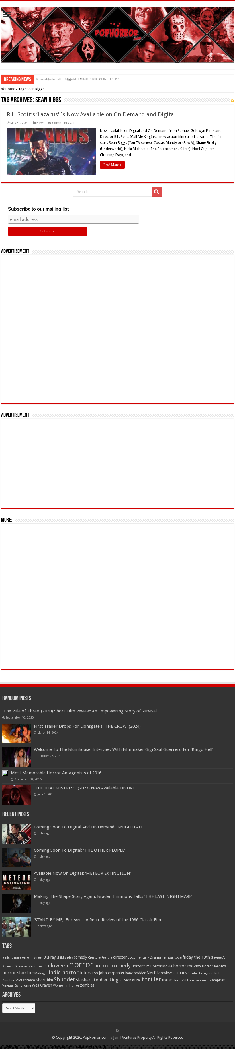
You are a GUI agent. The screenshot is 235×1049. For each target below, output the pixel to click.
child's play (65, 957)
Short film (44, 980)
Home (10, 89)
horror (81, 964)
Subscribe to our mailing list (38, 209)
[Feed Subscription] (232, 100)
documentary (138, 957)
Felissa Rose (172, 957)
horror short (15, 972)
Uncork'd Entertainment (191, 980)
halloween (55, 966)
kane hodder (135, 973)
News (40, 123)
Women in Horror (66, 985)
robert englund (202, 973)
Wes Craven (42, 985)
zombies (87, 985)
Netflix (153, 972)
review (166, 973)
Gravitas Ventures (28, 966)
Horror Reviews (214, 966)
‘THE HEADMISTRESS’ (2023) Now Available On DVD (85, 788)
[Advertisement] (117, 329)
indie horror (64, 972)
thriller (151, 979)
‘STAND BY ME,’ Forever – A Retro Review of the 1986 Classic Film (98, 919)
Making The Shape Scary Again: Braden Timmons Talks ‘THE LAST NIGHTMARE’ (113, 896)
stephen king (105, 980)
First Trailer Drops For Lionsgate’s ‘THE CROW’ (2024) (87, 726)
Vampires (217, 980)
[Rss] (117, 1030)
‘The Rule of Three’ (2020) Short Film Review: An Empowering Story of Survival (79, 711)
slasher (83, 980)
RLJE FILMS (181, 973)
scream (29, 980)
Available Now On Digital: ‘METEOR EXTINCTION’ (77, 79)
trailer (167, 980)
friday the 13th (196, 957)
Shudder (64, 979)
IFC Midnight (38, 973)
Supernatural (130, 980)
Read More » (112, 165)
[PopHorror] (117, 34)
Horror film (141, 966)
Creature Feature (100, 957)
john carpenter (111, 973)
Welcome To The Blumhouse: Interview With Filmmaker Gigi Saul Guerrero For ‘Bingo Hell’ (123, 749)
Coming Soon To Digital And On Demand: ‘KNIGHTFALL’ (89, 827)
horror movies (187, 966)
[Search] (157, 192)
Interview (88, 972)
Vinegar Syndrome (16, 985)
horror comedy (112, 966)
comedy (80, 957)
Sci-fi (18, 980)
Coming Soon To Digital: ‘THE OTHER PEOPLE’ (79, 850)
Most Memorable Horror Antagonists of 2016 (56, 772)
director (120, 957)
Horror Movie (161, 966)
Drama (155, 957)
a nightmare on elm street (22, 957)
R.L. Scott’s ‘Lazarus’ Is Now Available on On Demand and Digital (91, 114)
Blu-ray (49, 957)
